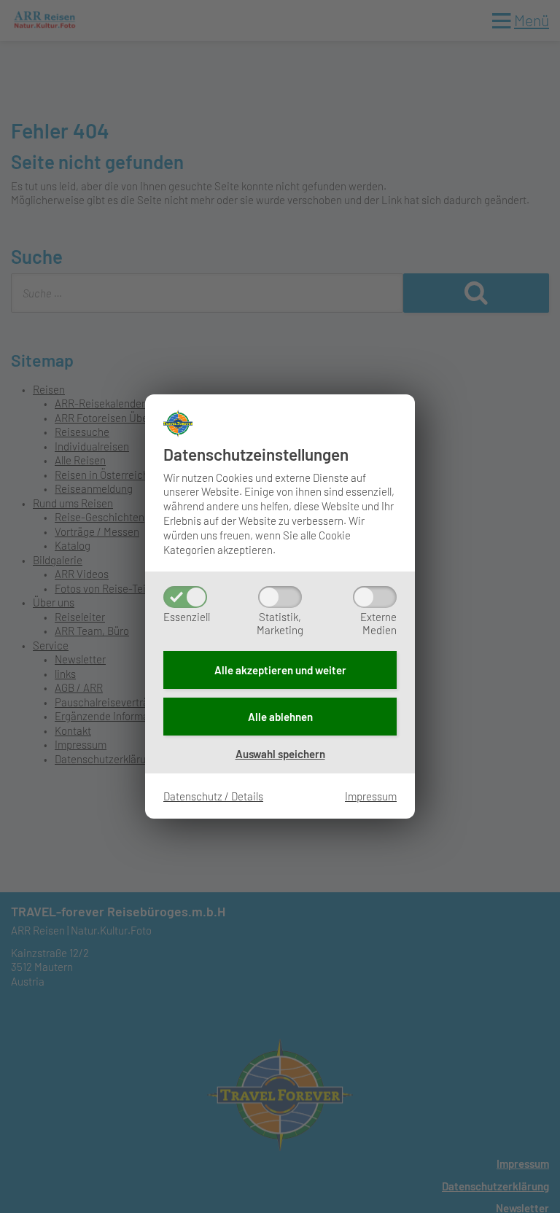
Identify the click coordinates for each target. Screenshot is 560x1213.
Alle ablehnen (280, 716)
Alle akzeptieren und (280, 669)
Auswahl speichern (280, 753)
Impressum (371, 796)
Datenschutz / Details (213, 796)
